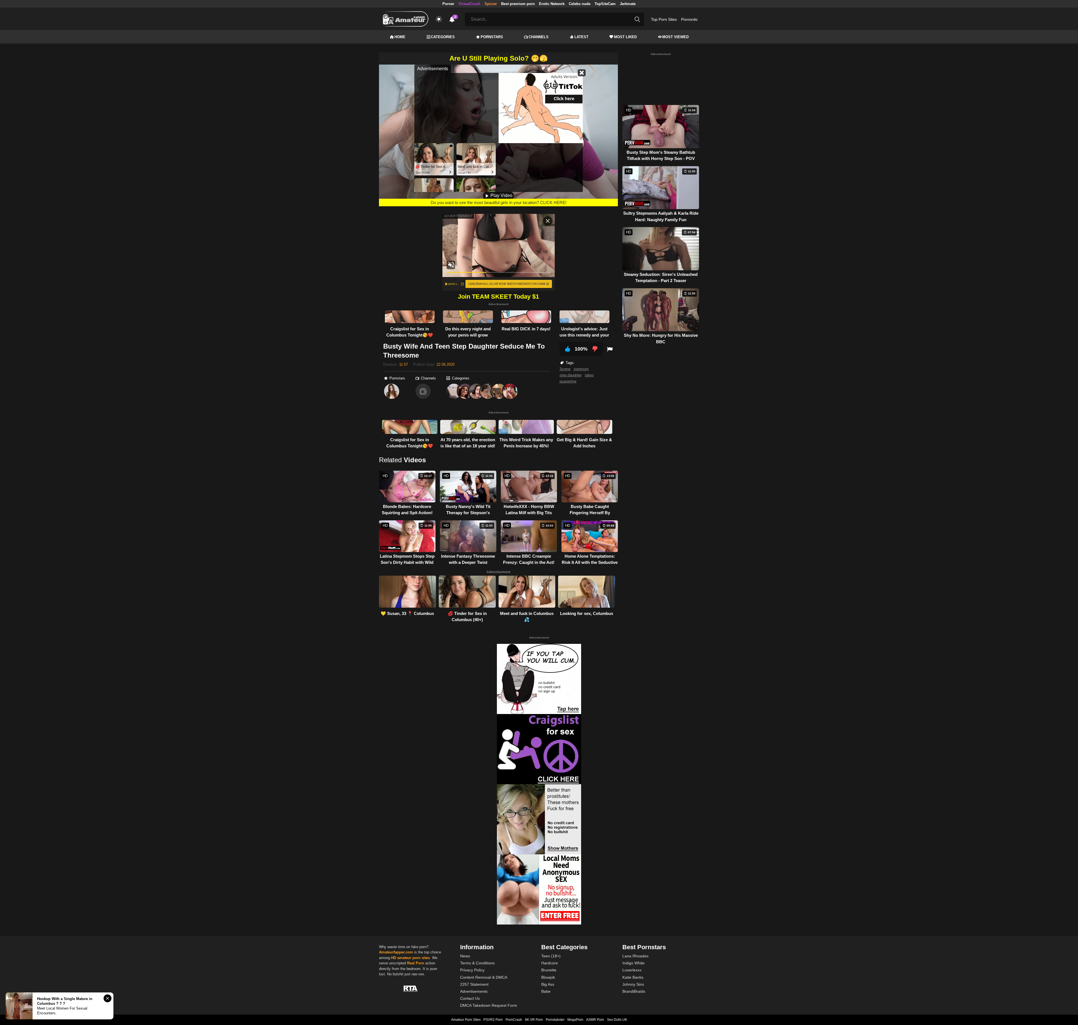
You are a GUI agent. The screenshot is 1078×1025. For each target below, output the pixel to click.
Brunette (548, 970)
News (465, 956)
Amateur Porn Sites (466, 1020)
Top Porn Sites (664, 19)
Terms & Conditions (477, 963)
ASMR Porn (595, 1020)
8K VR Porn (534, 1020)
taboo (589, 375)
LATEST (581, 37)
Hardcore (549, 963)
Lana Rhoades (635, 956)
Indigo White (633, 963)
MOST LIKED (625, 37)
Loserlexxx (631, 970)
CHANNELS (539, 37)
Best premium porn (518, 4)
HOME (399, 37)
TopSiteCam (605, 4)
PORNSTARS (492, 37)
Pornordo (689, 19)
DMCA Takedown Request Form (488, 1005)
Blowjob (548, 977)
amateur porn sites (413, 958)
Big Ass (547, 984)
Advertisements (474, 991)
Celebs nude (579, 4)
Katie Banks (632, 977)
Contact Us (470, 998)
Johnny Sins (633, 984)
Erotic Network (552, 4)
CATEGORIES (443, 37)
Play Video (500, 195)
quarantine (567, 381)
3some (564, 369)
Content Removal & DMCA (483, 977)
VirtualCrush (469, 4)
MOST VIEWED (675, 37)
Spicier (491, 4)
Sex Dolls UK (617, 1020)
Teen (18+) (551, 956)
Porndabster (555, 1020)
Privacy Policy (472, 970)
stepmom (581, 369)
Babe (546, 991)
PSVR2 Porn (493, 1020)
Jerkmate (628, 4)
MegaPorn (575, 1020)
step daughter (570, 375)
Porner (448, 4)
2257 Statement (474, 984)
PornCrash (514, 1020)
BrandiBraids (633, 991)
